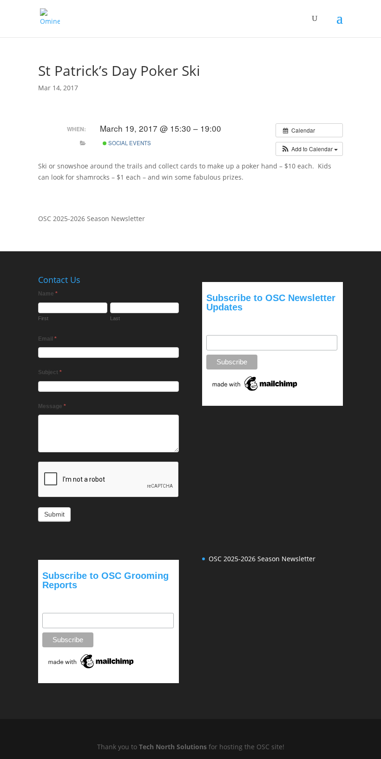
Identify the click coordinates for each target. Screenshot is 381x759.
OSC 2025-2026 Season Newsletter (91, 218)
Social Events (129, 143)
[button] (309, 148)
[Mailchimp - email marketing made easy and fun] (255, 391)
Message (52, 406)
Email (47, 339)
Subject (50, 372)
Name (48, 293)
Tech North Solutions (173, 746)
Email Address (227, 322)
